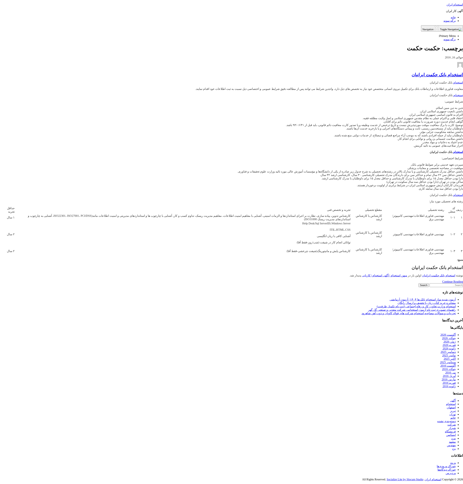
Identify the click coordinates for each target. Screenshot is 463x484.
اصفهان (451, 407)
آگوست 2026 (448, 334)
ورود (453, 462)
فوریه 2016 (449, 382)
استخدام (458, 82)
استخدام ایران (455, 4)
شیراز (452, 428)
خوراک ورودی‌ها (446, 466)
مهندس (451, 445)
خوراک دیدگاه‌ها (446, 469)
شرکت (451, 424)
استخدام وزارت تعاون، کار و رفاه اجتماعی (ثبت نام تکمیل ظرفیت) (416, 306)
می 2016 (450, 372)
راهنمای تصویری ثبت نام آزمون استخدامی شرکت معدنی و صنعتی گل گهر (412, 309)
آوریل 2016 (449, 376)
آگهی (453, 400)
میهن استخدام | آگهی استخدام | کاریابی (384, 275)
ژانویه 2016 (449, 386)
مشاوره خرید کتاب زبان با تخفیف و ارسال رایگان (427, 302)
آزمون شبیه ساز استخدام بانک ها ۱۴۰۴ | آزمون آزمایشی (423, 299)
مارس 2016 (449, 379)
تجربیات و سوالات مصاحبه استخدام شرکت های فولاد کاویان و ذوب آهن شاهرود (409, 313)
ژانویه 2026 (449, 348)
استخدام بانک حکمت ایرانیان (437, 74)
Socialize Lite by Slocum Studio (405, 479)
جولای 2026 (449, 338)
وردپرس (451, 473)
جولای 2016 (449, 369)
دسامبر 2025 (448, 351)
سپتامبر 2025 (448, 362)
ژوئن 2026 (449, 341)
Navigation (428, 29)
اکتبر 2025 (450, 358)
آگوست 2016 (448, 365)
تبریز (453, 410)
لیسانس (451, 434)
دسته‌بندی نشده (446, 421)
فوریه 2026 (449, 345)
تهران (452, 414)
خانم (453, 417)
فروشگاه (450, 431)
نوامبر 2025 (449, 355)
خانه (453, 17)
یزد (454, 448)
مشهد (452, 441)
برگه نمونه (449, 20)
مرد (453, 438)
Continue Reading (452, 281)
